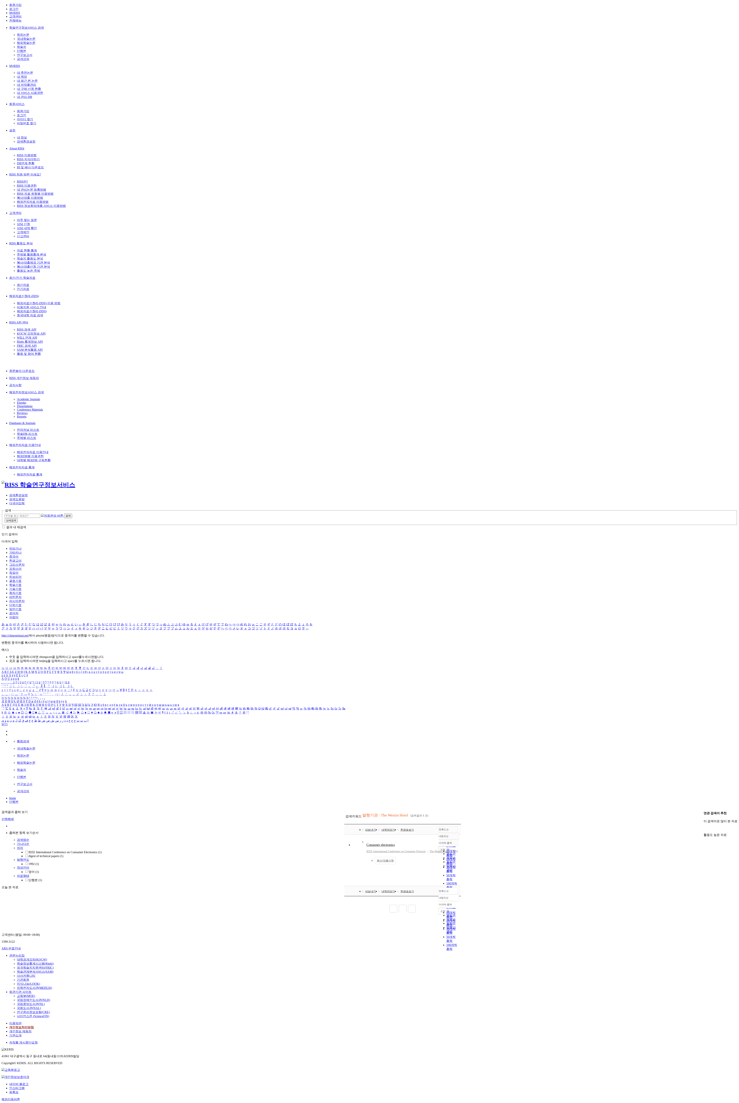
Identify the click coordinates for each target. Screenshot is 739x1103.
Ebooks (21, 402)
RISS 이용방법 (27, 155)
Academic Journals (28, 399)
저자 (20, 848)
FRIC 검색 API (27, 345)
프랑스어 (15, 568)
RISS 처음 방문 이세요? (25, 174)
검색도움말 (17, 499)
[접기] (705, 828)
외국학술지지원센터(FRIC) (35, 967)
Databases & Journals (22, 423)
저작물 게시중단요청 (23, 1042)
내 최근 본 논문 (27, 80)
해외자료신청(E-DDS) (24, 296)
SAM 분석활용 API (30, 349)
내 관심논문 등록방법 (31, 189)
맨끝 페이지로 (412, 908)
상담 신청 (23, 224)
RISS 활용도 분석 (21, 243)
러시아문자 (17, 601)
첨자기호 (15, 593)
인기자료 (23, 289)
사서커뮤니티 (26, 975)
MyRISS (14, 12)
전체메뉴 (15, 20)
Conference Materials (30, 409)
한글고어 (15, 560)
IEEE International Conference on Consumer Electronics (65, 852)
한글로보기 (407, 829)
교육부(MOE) (26, 996)
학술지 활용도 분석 (30, 258)
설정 (12, 130)
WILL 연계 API (27, 337)
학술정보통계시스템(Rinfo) (35, 963)
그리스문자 (17, 564)
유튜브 (13, 1092)
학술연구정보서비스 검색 (26, 27)
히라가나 (15, 548)
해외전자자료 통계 (22, 467)
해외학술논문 (26, 42)
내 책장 (22, 76)
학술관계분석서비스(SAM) (35, 971)
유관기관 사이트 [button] (20, 992)
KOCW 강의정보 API (31, 333)
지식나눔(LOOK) (28, 983)
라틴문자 (15, 597)
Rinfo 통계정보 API (30, 341)
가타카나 (15, 552)
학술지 (21, 46)
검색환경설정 (26, 141)
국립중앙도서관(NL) (31, 1004)
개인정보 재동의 (20, 1031)
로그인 (13, 9)
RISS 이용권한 (27, 185)
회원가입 (15, 5)
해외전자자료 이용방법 (32, 201)
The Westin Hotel (439, 851)
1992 (33, 864)
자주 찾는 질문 (27, 220)
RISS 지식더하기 (28, 159)
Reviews (22, 413)
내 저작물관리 (26, 84)
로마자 (13, 613)
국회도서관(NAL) (29, 1008)
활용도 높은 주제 (28, 270)
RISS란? (22, 181)
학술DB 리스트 (27, 433)
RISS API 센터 (18, 322)
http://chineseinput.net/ (15, 635)
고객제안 (23, 232)
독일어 (13, 572)
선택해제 (8, 819)
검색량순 (23, 839)
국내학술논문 (26, 38)
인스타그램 (17, 1088)
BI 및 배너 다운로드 (30, 167)
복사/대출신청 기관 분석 (33, 266)
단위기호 (15, 605)
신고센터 (23, 236)
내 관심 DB (24, 97)
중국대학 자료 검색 (30, 315)
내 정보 (22, 137)
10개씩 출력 (445, 904)
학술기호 (15, 585)
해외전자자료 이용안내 (25, 445)
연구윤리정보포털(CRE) (33, 1012)
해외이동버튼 (11, 1099)
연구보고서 (24, 55)
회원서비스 (17, 104)
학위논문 (23, 34)
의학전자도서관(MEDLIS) (34, 987)
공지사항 (15, 385)
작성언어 (23, 867)
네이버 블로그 (18, 1084)
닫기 (5, 724)
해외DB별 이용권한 (30, 456)
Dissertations (25, 406)
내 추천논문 (25, 72)
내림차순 (444, 836)
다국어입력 (17, 503)
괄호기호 (15, 580)
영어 (33, 871)
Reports (21, 416)
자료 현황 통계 (27, 250)
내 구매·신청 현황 (29, 88)
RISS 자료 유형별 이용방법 (35, 193)
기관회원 (23, 979)
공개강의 (23, 59)
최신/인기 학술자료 (22, 277)
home (12, 798)
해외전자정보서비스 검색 (26, 392)
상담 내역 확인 (27, 228)
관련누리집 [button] (17, 955)
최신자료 (23, 285)
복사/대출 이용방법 (30, 197)
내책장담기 (388, 829)
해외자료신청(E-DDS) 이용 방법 (38, 303)
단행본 (21, 51)
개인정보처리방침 (21, 1027)
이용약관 (15, 1023)
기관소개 (15, 1035)
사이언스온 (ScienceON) (33, 1016)
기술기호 (15, 589)
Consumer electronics (380, 845)
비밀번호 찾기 (26, 123)
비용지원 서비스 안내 (31, 307)
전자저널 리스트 (28, 429)
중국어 (13, 556)
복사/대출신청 (385, 860)
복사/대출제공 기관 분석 (33, 262)
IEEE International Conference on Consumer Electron (396, 851)
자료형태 (23, 875)
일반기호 (15, 609)
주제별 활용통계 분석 (31, 254)
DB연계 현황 (25, 163)
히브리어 (15, 576)
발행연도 (23, 859)
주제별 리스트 (26, 438)
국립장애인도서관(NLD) (33, 1000)
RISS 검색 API (26, 329)
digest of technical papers (45, 856)
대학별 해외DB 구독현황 (34, 460)
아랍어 (13, 617)
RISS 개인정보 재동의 (24, 378)
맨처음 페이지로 (393, 908)
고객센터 (15, 16)
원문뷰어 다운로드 (22, 371)
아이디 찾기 (25, 119)
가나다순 (23, 844)
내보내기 (370, 829)
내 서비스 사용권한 (30, 92)
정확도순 (444, 829)
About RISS (16, 148)
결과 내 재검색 (16, 527)
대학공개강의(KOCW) (32, 959)
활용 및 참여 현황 (29, 353)
